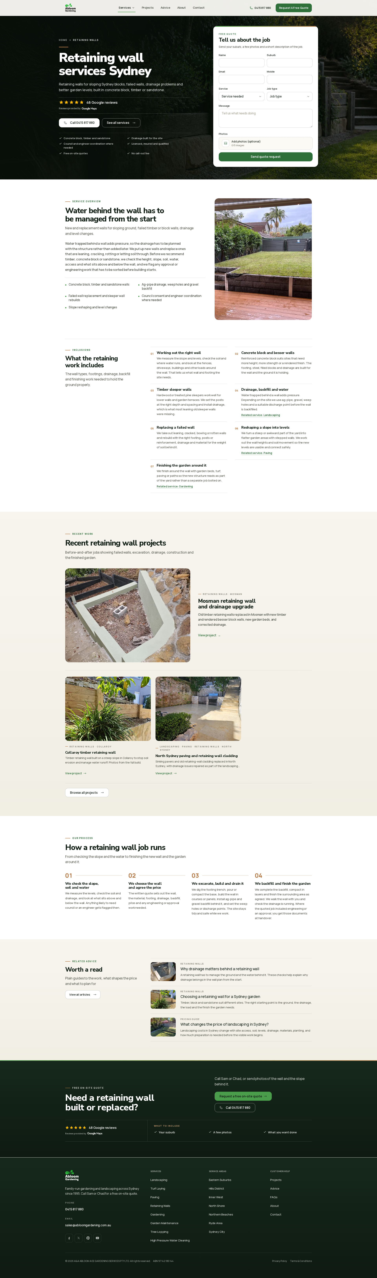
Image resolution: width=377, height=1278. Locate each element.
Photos (223, 134)
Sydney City (217, 1232)
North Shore (217, 1206)
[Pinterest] (88, 1238)
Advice (165, 7)
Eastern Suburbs (220, 1180)
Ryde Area (215, 1223)
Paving (154, 1197)
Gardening (157, 1214)
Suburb (271, 55)
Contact (199, 7)
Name (222, 55)
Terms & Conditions (301, 1261)
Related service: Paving (256, 453)
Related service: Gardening (175, 486)
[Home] (70, 8)
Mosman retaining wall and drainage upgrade (226, 604)
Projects (148, 7)
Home (63, 40)
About (181, 7)
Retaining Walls (160, 1206)
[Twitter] (78, 1238)
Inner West (216, 1197)
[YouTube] (97, 1238)
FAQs (273, 1197)
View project (209, 635)
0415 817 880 (74, 1209)
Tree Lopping (159, 1232)
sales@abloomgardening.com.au (88, 1225)
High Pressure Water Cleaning (170, 1240)
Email (222, 71)
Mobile (271, 71)
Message (224, 105)
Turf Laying (157, 1188)
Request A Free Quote (293, 8)
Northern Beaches (221, 1214)
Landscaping (158, 1180)
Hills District (216, 1188)
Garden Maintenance (164, 1223)
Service (223, 88)
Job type (272, 88)
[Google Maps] (89, 108)
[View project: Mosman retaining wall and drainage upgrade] (127, 615)
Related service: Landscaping (260, 415)
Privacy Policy (279, 1261)
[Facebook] (69, 1238)
